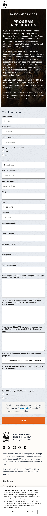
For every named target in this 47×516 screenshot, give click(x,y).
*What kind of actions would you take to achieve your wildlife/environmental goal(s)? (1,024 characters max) (21, 302)
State (4, 202)
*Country (5, 160)
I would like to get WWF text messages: (18, 391)
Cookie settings (30, 512)
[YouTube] (19, 447)
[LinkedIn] (25, 447)
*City (4, 192)
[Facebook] (4, 447)
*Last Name (7, 127)
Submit (23, 420)
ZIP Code (5, 213)
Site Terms (8, 481)
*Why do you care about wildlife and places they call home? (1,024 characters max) (23, 277)
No (6, 155)
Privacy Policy (24, 408)
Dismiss (15, 512)
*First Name (7, 116)
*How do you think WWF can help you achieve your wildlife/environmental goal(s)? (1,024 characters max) (22, 329)
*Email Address (8, 137)
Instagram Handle (9, 244)
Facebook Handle (9, 223)
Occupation (6, 255)
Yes (6, 151)
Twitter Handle (8, 234)
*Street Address (8, 171)
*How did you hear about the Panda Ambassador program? (21, 355)
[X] (9, 447)
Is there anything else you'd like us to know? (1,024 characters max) (22, 367)
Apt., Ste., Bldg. (8, 181)
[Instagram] (14, 447)
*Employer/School (9, 265)
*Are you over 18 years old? (13, 148)
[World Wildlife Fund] (6, 436)
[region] (23, 501)
